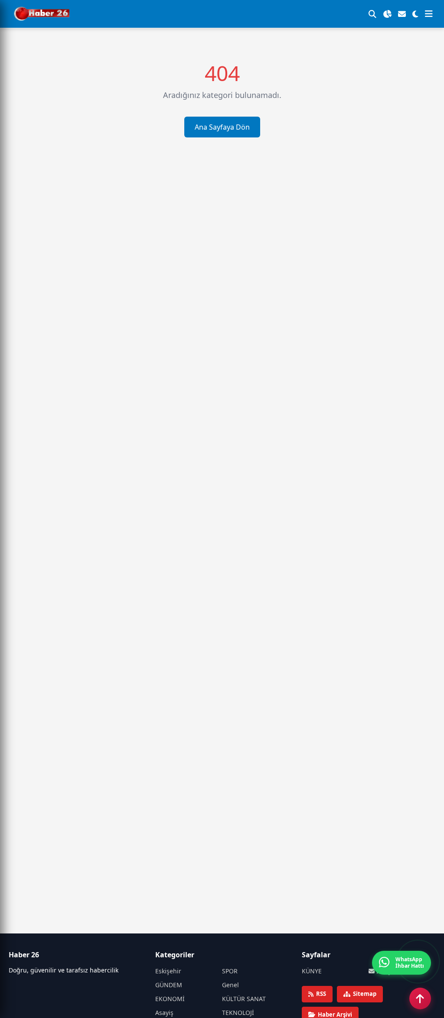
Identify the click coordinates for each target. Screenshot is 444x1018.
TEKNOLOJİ (238, 1012)
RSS (321, 994)
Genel (230, 985)
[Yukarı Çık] (420, 998)
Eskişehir (168, 971)
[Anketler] (387, 14)
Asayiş (164, 1012)
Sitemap (364, 994)
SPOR (230, 971)
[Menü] (428, 14)
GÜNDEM (168, 985)
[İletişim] (401, 14)
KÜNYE (312, 971)
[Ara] (372, 14)
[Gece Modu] (415, 14)
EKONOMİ (170, 999)
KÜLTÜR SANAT (244, 999)
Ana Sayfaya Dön (222, 127)
